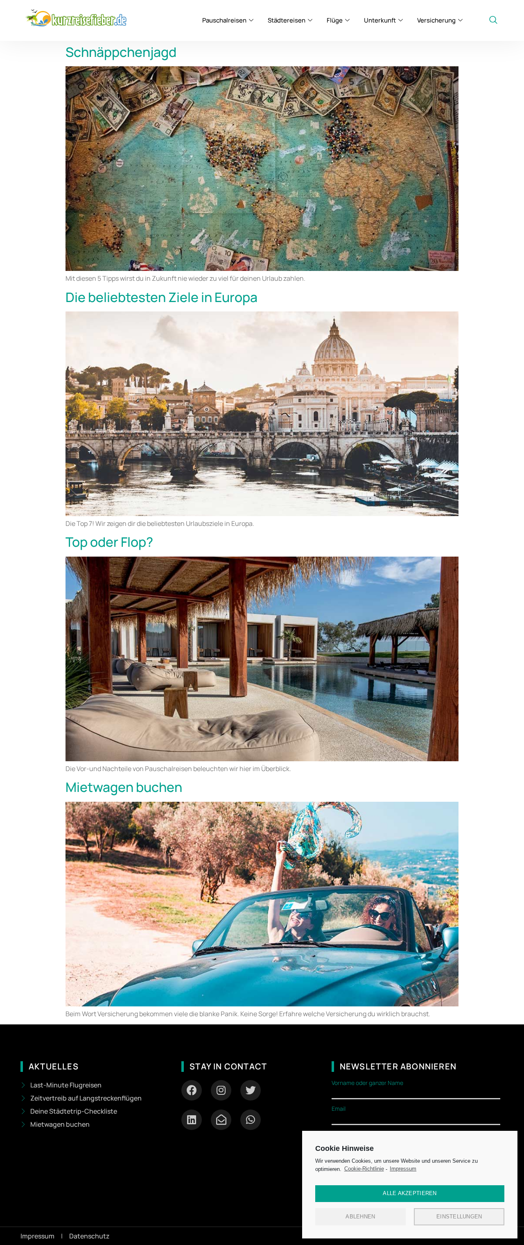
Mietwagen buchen (124, 787)
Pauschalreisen (224, 20)
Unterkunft (380, 20)
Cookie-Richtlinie (364, 1169)
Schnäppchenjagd (121, 52)
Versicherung (436, 20)
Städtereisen (286, 20)
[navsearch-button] (493, 20)
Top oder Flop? (109, 542)
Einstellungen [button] (459, 1216)
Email (339, 1109)
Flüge (335, 20)
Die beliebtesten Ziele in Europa (161, 297)
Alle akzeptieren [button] (409, 1193)
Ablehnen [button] (360, 1216)
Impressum (403, 1169)
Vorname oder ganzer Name (367, 1083)
